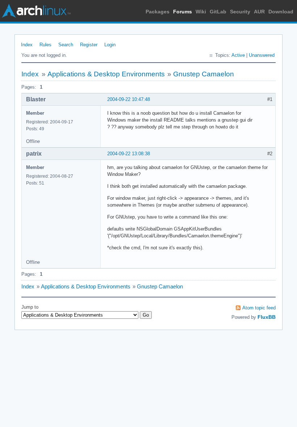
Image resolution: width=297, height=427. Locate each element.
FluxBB (267, 317)
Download (280, 11)
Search (65, 44)
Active (238, 55)
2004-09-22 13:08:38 (128, 153)
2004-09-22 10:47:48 (128, 99)
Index (27, 44)
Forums (182, 11)
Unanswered (262, 55)
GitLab (218, 11)
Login (110, 44)
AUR (259, 11)
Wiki (201, 11)
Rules (45, 44)
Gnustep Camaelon (203, 74)
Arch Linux (36, 11)
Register (88, 44)
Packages (158, 11)
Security (240, 11)
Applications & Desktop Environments (106, 74)
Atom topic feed (259, 307)
